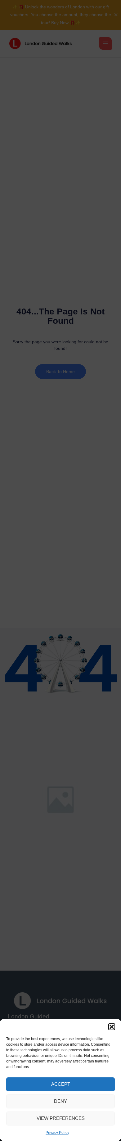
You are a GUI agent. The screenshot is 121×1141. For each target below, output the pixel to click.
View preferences (61, 1118)
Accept (60, 1084)
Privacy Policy (57, 1132)
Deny (60, 1101)
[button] (112, 1027)
